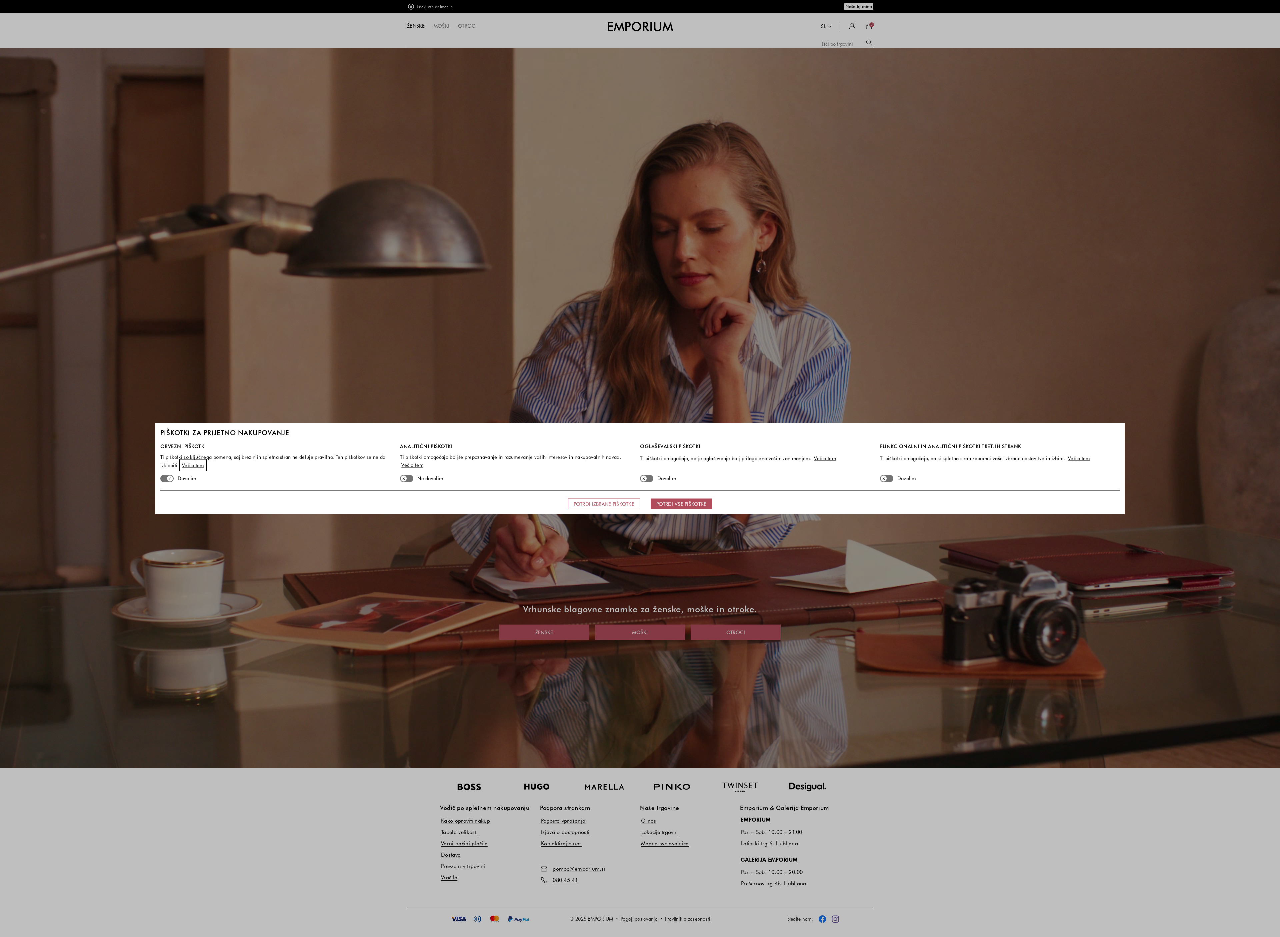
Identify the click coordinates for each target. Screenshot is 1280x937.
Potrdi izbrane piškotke (604, 504)
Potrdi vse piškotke (681, 504)
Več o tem (193, 465)
